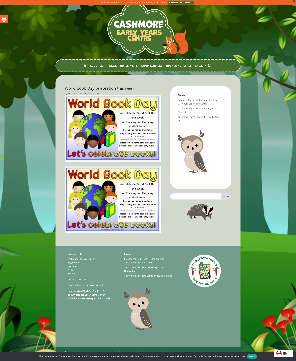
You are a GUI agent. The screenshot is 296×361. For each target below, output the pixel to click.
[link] (4, 19)
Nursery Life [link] (129, 66)
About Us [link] (96, 66)
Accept (252, 356)
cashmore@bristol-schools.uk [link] (88, 285)
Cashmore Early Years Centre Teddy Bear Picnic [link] (148, 275)
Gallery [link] (200, 66)
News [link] (113, 66)
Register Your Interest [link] (181, 2)
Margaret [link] (72, 93)
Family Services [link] (151, 66)
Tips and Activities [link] (178, 66)
